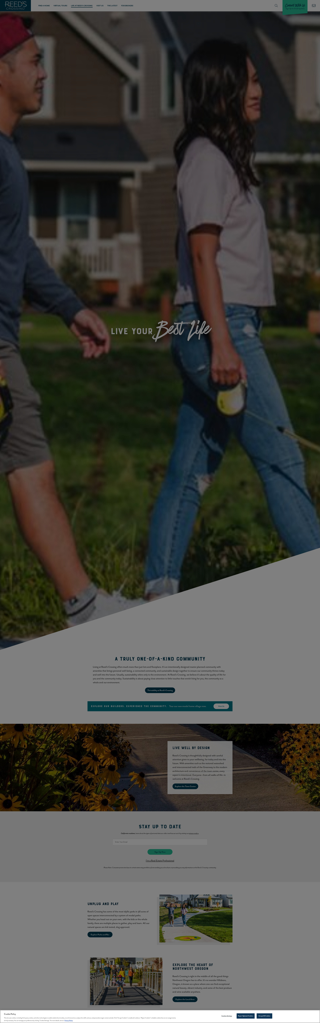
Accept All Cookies (264, 1016)
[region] (160, 1016)
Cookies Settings (227, 1016)
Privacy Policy (68, 1020)
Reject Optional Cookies (245, 1016)
